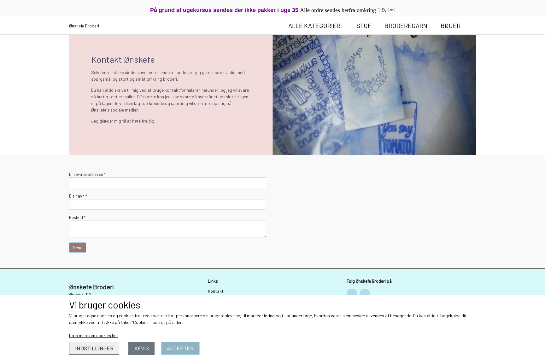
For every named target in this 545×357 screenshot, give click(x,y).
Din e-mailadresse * (87, 174)
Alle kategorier (314, 25)
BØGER (450, 25)
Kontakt (216, 291)
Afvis (141, 348)
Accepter (180, 348)
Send (78, 247)
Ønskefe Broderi (84, 25)
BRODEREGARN (405, 25)
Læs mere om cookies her (93, 335)
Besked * (77, 217)
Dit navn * (78, 196)
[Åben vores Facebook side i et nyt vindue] (352, 294)
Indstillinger (94, 348)
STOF (364, 25)
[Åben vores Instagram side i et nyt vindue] (365, 294)
